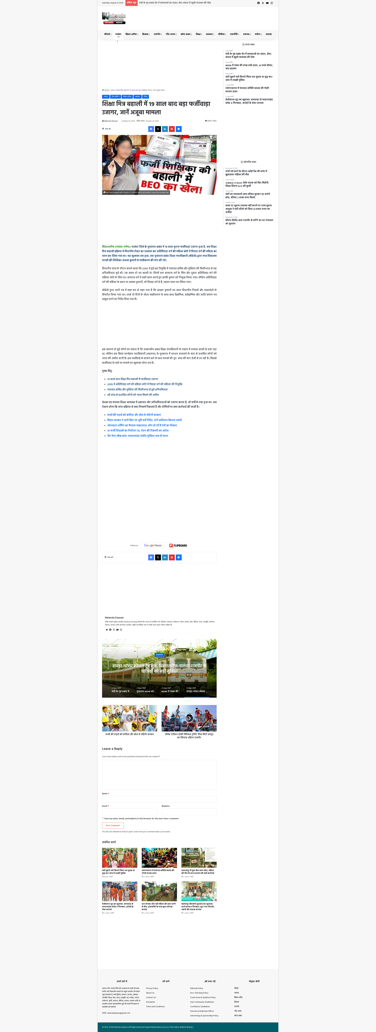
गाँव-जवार (170, 34)
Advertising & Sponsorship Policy (204, 1015)
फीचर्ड (107, 34)
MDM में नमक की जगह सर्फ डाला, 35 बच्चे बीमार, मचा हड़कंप (167, 3)
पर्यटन (257, 34)
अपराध (246, 34)
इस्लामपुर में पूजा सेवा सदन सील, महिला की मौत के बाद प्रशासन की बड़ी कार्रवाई (197, 872)
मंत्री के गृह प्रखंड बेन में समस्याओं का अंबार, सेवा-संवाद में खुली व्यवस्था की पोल (159, 669)
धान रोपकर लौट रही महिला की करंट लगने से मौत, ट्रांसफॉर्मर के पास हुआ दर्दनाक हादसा (159, 906)
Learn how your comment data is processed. (152, 831)
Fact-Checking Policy (199, 993)
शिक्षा (198, 34)
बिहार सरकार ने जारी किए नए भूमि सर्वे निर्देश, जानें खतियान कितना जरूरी (144, 420)
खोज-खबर (185, 34)
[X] (114, 630)
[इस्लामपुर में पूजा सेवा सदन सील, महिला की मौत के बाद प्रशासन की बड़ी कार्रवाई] (199, 858)
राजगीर (157, 34)
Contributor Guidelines (200, 1006)
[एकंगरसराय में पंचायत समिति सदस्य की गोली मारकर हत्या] (159, 858)
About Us (150, 993)
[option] (159, 668)
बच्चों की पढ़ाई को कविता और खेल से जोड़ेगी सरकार (134, 415)
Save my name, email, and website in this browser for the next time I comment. (141, 818)
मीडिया (221, 34)
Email (105, 806)
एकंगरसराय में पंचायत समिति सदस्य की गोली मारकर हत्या (158, 872)
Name (105, 793)
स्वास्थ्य (209, 34)
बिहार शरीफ (131, 34)
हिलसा (145, 34)
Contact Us (151, 997)
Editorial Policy (196, 988)
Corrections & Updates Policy (203, 997)
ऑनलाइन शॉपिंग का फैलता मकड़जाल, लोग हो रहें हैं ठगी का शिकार (142, 426)
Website (166, 806)
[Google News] (153, 545)
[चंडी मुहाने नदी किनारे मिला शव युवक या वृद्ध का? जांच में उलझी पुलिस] (119, 858)
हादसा (269, 34)
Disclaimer (150, 1002)
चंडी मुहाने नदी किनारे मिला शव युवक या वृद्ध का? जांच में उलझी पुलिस (118, 872)
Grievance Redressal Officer (202, 1011)
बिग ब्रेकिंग (115, 96)
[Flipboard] (178, 545)
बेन (159, 654)
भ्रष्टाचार (137, 96)
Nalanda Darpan (111, 121)
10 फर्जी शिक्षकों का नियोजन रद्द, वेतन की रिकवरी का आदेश (138, 431)
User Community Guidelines (202, 1002)
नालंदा (118, 34)
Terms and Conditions (155, 1006)
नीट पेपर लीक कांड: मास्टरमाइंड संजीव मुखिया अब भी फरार (137, 436)
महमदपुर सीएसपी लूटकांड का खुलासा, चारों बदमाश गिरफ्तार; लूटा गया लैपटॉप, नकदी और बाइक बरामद (198, 906)
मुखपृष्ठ (106, 90)
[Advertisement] (217, 16)
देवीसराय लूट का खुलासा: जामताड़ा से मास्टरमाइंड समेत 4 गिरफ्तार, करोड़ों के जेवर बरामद (118, 906)
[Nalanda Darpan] (114, 18)
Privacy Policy (152, 988)
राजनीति (234, 34)
